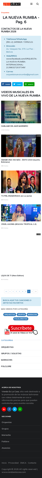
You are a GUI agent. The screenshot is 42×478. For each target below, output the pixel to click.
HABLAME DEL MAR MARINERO (14, 126)
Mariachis (6, 360)
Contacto (32, 463)
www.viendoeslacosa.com (14, 472)
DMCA (23, 463)
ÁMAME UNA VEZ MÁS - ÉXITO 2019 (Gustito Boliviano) (20, 161)
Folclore (6, 366)
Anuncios (6, 448)
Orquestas (5, 13)
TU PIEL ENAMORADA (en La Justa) (16, 196)
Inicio (4, 463)
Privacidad (13, 463)
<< (6, 291)
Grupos (5, 428)
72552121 (28, 42)
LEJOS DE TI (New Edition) (12, 275)
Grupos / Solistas (11, 353)
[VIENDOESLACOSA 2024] (12, 4)
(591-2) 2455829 (14, 42)
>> (36, 291)
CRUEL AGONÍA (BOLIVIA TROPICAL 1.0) (19, 224)
